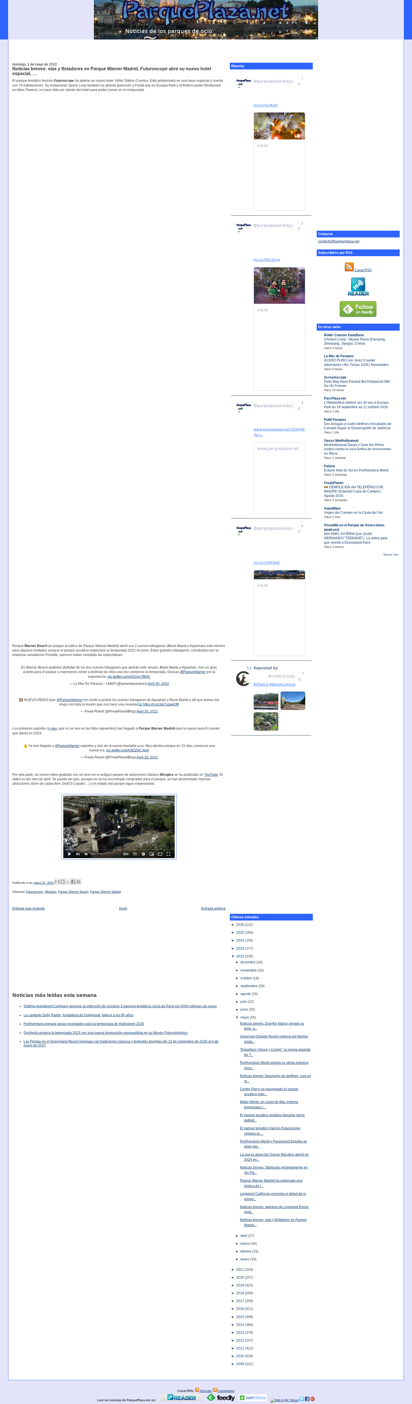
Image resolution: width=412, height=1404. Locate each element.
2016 (240, 1309)
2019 (240, 1285)
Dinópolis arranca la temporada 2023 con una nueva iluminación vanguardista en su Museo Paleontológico (106, 1033)
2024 (240, 940)
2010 (240, 1356)
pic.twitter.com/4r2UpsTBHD (129, 677)
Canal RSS (363, 270)
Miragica (50, 891)
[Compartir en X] (68, 881)
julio (244, 1002)
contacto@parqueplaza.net (338, 241)
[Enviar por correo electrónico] (57, 881)
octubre (246, 978)
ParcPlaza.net (335, 398)
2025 (240, 933)
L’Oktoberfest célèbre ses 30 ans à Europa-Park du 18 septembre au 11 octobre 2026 (357, 405)
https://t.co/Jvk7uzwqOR (161, 704)
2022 (240, 956)
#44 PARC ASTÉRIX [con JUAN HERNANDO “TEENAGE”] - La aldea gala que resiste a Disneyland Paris (355, 538)
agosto (246, 994)
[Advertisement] (206, 47)
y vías (52, 728)
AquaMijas (332, 508)
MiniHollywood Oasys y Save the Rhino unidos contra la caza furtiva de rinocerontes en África (357, 449)
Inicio (123, 908)
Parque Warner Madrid (105, 891)
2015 (240, 1317)
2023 (240, 948)
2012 (240, 1340)
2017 (240, 1301)
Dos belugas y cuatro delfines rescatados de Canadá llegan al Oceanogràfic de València (358, 426)
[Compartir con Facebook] (73, 881)
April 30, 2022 (158, 684)
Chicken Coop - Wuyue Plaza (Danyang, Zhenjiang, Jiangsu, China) (355, 341)
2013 (240, 1333)
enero (245, 1259)
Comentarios (226, 1391)
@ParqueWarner (193, 672)
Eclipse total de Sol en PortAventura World (356, 470)
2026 (240, 925)
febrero (246, 1251)
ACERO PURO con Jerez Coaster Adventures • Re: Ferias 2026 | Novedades (356, 362)
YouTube (211, 775)
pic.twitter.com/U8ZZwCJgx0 (127, 750)
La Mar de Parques (339, 356)
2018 (240, 1293)
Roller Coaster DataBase (344, 335)
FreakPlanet (333, 483)
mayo (245, 1017)
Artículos (205, 1391)
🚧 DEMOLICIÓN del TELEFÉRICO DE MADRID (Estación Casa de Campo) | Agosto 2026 (353, 491)
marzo (245, 1244)
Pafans (329, 466)
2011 (240, 1348)
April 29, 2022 (147, 757)
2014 (240, 1325)
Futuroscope (34, 891)
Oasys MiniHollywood (341, 441)
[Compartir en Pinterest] (78, 881)
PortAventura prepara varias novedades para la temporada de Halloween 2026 (84, 1024)
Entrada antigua (213, 908)
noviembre (249, 970)
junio (244, 1009)
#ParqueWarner (67, 746)
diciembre (248, 962)
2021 (240, 1270)
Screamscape (335, 377)
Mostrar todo (390, 554)
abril (244, 1236)
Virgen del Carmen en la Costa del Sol (353, 513)
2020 (240, 1277)
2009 (240, 1364)
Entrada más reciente (28, 908)
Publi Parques (335, 420)
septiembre (249, 986)
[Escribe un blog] (62, 881)
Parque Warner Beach (73, 891)
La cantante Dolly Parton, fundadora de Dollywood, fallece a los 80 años (78, 1015)
